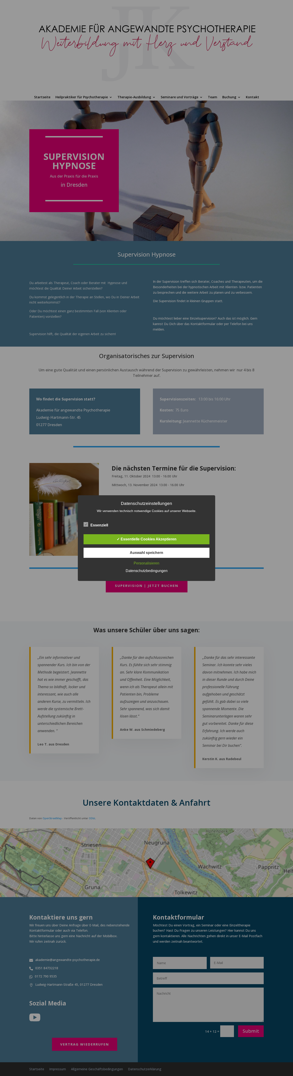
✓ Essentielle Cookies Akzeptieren (146, 539)
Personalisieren (146, 563)
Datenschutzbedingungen (147, 571)
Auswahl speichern (146, 553)
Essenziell (99, 525)
